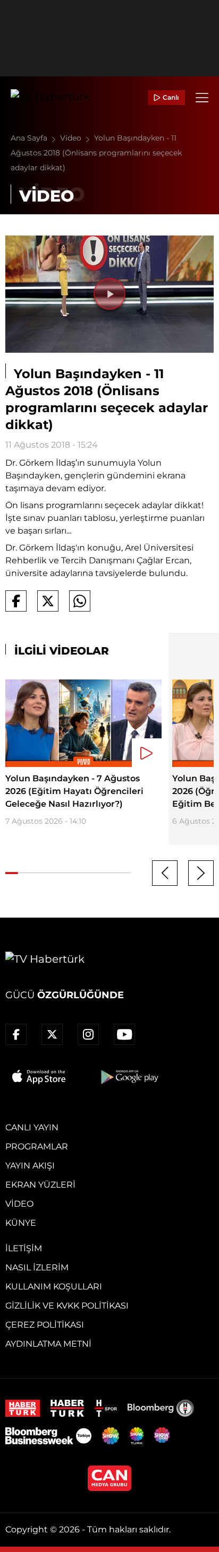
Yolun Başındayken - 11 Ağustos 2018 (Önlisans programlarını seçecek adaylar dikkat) (96, 152)
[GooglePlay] (129, 1076)
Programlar (36, 1146)
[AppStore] (39, 1076)
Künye (20, 1223)
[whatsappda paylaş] (79, 601)
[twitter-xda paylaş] (47, 601)
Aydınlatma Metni (48, 1344)
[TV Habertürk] (50, 97)
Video (71, 138)
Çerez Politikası (44, 1325)
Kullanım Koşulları (53, 1286)
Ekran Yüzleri (40, 1185)
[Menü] (202, 97)
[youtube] (124, 1034)
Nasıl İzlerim (37, 1267)
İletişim (23, 1248)
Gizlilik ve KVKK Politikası (67, 1306)
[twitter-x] (52, 1034)
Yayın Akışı (30, 1166)
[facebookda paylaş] (16, 601)
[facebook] (16, 1034)
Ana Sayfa (30, 138)
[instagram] (88, 1034)
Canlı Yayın (31, 1127)
